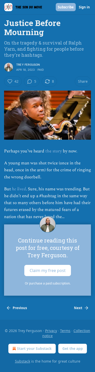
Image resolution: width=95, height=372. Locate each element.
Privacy (51, 330)
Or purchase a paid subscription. (47, 283)
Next (78, 308)
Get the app (72, 348)
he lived (19, 189)
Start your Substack (34, 348)
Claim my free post (48, 270)
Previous (20, 308)
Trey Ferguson (28, 64)
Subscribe (66, 7)
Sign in (84, 7)
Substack (22, 361)
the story (53, 151)
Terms (65, 330)
